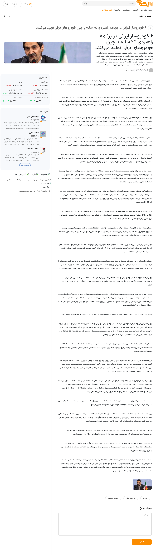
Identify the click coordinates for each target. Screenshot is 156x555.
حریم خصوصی (33, 180)
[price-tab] (9, 16)
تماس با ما (7, 180)
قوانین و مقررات (45, 180)
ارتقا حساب (24, 4)
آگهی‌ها (135, 10)
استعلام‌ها (126, 10)
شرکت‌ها (117, 10)
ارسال (142, 542)
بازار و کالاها (148, 10)
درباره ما (20, 180)
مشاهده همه (25, 165)
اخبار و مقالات (107, 10)
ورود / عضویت (10, 4)
